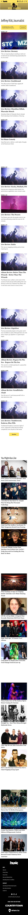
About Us (4, 869)
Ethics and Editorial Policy (7, 877)
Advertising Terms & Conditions (8, 879)
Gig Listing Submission (7, 888)
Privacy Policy (5, 872)
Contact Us (5, 890)
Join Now (23, 27)
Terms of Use (5, 874)
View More (14, 434)
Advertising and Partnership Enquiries (9, 885)
